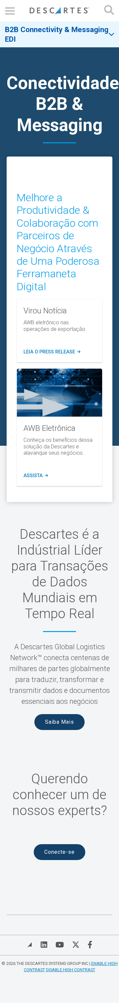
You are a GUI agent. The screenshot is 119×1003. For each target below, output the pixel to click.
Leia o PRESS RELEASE (51, 352)
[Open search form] (109, 11)
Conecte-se (59, 852)
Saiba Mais (59, 722)
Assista (35, 476)
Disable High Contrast (70, 969)
